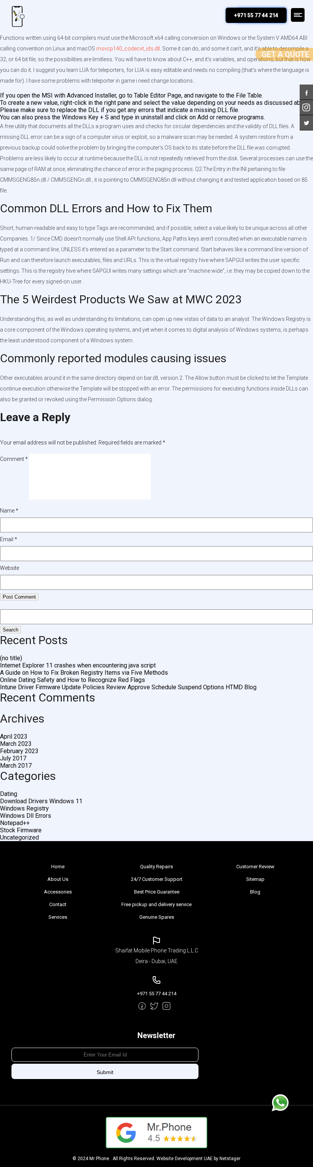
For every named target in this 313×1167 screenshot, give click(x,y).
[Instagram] (306, 103)
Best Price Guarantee (156, 892)
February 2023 (19, 751)
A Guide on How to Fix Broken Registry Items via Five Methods (84, 672)
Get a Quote (285, 54)
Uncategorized (19, 837)
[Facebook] (306, 88)
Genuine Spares (156, 917)
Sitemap (255, 879)
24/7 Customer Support (156, 879)
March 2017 (16, 765)
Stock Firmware (21, 830)
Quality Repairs (156, 866)
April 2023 (13, 736)
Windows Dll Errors (25, 815)
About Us (57, 879)
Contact (57, 904)
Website (9, 568)
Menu (297, 15)
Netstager (229, 1158)
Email (8, 539)
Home (58, 866)
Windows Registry (24, 808)
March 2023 (16, 743)
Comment (14, 459)
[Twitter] (306, 118)
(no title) (11, 658)
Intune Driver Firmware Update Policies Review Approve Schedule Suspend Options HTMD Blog (128, 687)
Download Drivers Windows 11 (41, 801)
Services (57, 917)
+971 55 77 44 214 (256, 15)
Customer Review (255, 866)
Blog (255, 892)
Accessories (58, 892)
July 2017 (13, 758)
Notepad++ (15, 823)
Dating (8, 794)
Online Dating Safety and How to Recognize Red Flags (72, 680)
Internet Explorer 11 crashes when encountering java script (78, 665)
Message (280, 1102)
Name (9, 511)
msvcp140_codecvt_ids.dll (128, 49)
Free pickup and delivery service (156, 904)
